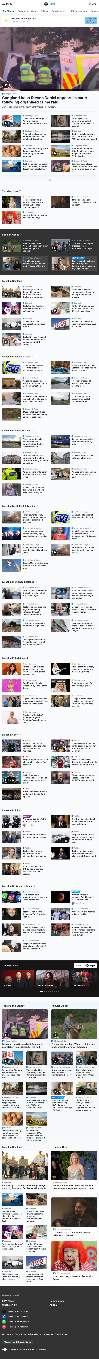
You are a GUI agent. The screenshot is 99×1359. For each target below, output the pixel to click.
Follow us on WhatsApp (18, 1322)
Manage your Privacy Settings (17, 1342)
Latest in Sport (10, 734)
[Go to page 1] (41, 991)
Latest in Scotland (12, 281)
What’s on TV (9, 1304)
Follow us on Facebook (17, 1316)
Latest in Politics (11, 810)
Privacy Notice (34, 1334)
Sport (34, 11)
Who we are (7, 1334)
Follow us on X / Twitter (18, 1311)
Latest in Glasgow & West (16, 356)
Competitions (57, 1301)
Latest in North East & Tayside (19, 506)
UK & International (78, 11)
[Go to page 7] (54, 991)
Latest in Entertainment (15, 658)
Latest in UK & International (17, 886)
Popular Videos (10, 234)
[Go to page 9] (58, 991)
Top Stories (8, 11)
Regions (22, 11)
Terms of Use (20, 1334)
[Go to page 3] (46, 991)
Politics (44, 11)
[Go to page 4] (48, 991)
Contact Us (48, 1334)
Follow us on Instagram (17, 1327)
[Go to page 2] (44, 991)
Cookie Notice (61, 1334)
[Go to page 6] (52, 991)
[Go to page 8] (56, 991)
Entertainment (59, 11)
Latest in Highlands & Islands (18, 582)
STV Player (8, 1301)
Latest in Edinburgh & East (16, 430)
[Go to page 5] (50, 991)
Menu (9, 4)
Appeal (53, 1304)
